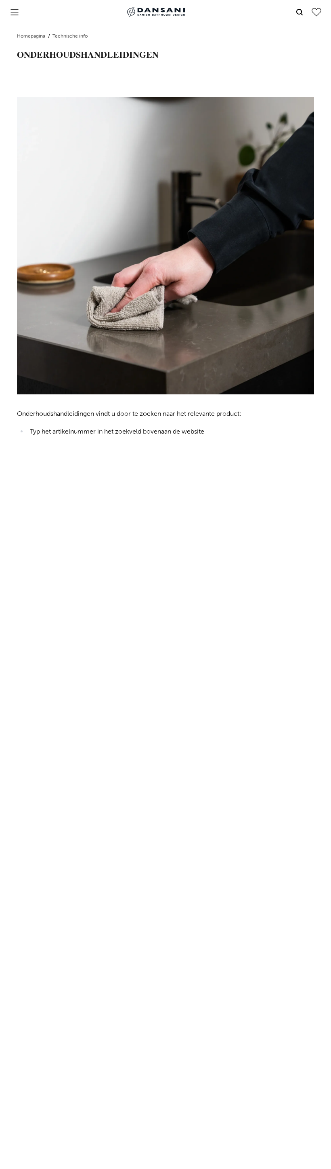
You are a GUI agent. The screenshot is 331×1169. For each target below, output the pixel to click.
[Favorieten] (316, 12)
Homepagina (31, 36)
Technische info (70, 36)
